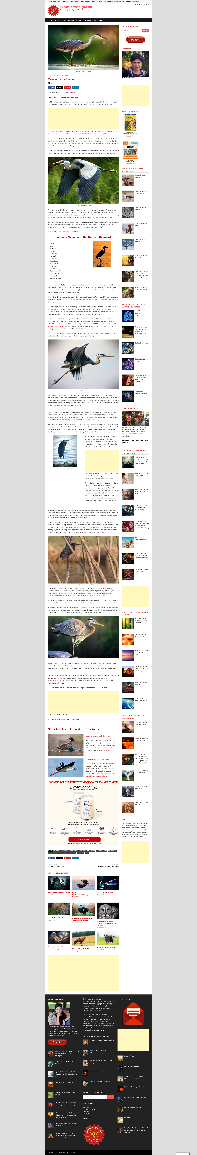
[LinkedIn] (146, 5)
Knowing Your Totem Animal (57, 947)
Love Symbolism (108, 1)
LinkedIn (85, 1118)
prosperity (63, 853)
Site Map (71, 20)
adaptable (57, 850)
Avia (53, 83)
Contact (79, 20)
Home (51, 20)
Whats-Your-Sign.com (76, 7)
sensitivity (80, 853)
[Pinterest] (142, 5)
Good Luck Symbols (97, 1)
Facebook (86, 1107)
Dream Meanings (74, 1)
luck (105, 850)
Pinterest (86, 1114)
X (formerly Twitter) (89, 1109)
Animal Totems (52, 1)
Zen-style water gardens (81, 141)
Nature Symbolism (85, 1)
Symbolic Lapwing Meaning (106, 947)
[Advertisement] (83, 119)
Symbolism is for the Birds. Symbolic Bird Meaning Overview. (81, 894)
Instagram (86, 1116)
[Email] (148, 5)
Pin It (68, 87)
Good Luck (54, 261)
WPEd (86, 853)
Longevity (53, 253)
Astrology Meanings (63, 1)
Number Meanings (119, 1)
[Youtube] (137, 5)
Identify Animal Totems (105, 892)
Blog (63, 20)
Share (52, 87)
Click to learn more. (129, 78)
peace (56, 853)
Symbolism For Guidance (132, 1)
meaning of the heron (57, 680)
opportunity (112, 850)
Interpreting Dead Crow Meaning (59, 892)
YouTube (86, 1111)
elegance (82, 850)
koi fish (87, 403)
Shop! (100, 20)
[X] (140, 5)
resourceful (72, 853)
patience (50, 853)
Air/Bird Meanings (53, 75)
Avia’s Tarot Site (90, 20)
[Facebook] (135, 5)
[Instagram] (144, 5)
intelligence (91, 850)
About (57, 20)
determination (74, 850)
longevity (99, 850)
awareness (65, 850)
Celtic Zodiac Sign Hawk (80, 948)
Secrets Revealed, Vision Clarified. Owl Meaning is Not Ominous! (107, 923)
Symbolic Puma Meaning (56, 918)
